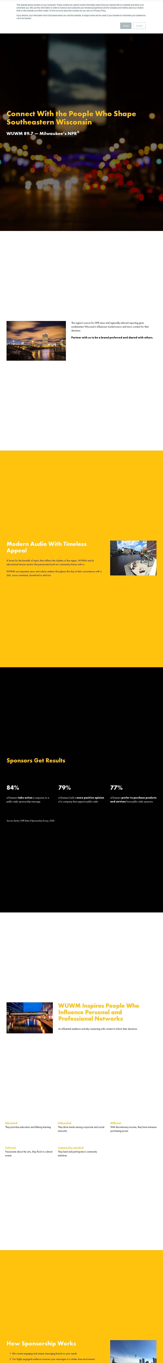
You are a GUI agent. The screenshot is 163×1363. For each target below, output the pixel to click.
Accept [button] (126, 25)
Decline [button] (139, 25)
